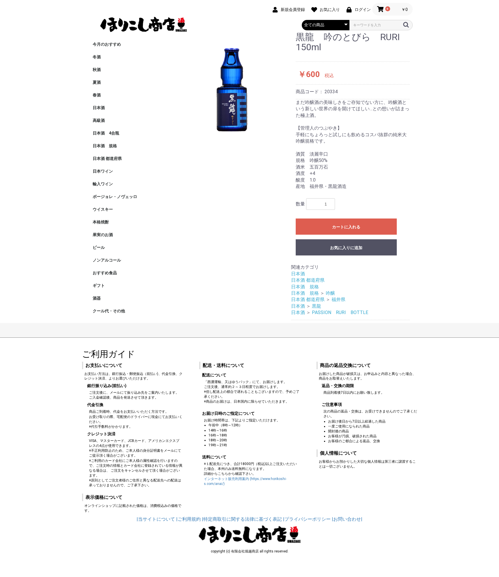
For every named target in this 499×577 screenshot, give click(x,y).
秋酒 (97, 69)
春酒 (97, 95)
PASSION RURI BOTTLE (340, 312)
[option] (232, 85)
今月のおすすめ (107, 44)
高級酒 (99, 120)
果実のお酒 (103, 234)
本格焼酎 (101, 222)
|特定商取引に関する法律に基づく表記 (242, 519)
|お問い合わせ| (347, 519)
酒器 (97, 298)
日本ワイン (103, 171)
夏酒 (97, 82)
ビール (99, 247)
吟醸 (330, 293)
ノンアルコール (107, 260)
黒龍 (316, 306)
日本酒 (99, 107)
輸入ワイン (103, 184)
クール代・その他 (109, 311)
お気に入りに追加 (346, 247)
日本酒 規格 (105, 145)
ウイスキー (103, 209)
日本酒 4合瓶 (106, 133)
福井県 (338, 299)
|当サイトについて (156, 519)
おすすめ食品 (105, 272)
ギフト (99, 285)
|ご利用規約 (188, 519)
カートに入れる (346, 227)
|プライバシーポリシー (307, 519)
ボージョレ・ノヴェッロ (115, 196)
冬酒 (97, 57)
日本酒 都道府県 (107, 158)
